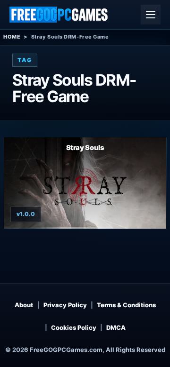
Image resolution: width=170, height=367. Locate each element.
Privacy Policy (65, 305)
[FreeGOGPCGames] (59, 15)
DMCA (116, 327)
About (24, 305)
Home (11, 36)
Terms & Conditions (126, 305)
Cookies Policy (73, 327)
